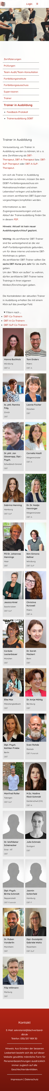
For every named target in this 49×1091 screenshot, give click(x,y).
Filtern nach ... (13, 312)
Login (29, 4)
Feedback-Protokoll (17, 112)
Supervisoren (11, 91)
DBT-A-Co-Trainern (14, 320)
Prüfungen (9, 65)
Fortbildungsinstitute (15, 78)
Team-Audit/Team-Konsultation (21, 72)
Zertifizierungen (12, 59)
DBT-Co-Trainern (13, 316)
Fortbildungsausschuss (16, 85)
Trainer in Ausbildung (18, 105)
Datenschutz (31, 1079)
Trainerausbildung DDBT (20, 118)
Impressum (17, 1079)
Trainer (8, 98)
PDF (16, 219)
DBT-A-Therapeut (24, 159)
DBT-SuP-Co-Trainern (15, 324)
